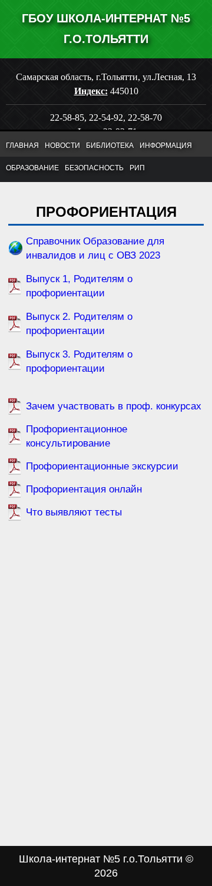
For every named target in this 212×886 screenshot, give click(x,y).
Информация (166, 145)
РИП (137, 168)
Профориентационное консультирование (76, 436)
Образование (32, 168)
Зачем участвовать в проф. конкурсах (113, 406)
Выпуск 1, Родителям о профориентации (79, 286)
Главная (22, 145)
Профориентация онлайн (84, 489)
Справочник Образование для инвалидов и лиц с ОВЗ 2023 (95, 248)
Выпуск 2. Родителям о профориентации (79, 323)
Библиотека (110, 145)
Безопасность (94, 168)
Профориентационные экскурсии (102, 466)
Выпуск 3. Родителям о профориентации (79, 361)
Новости (62, 145)
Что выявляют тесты (74, 512)
